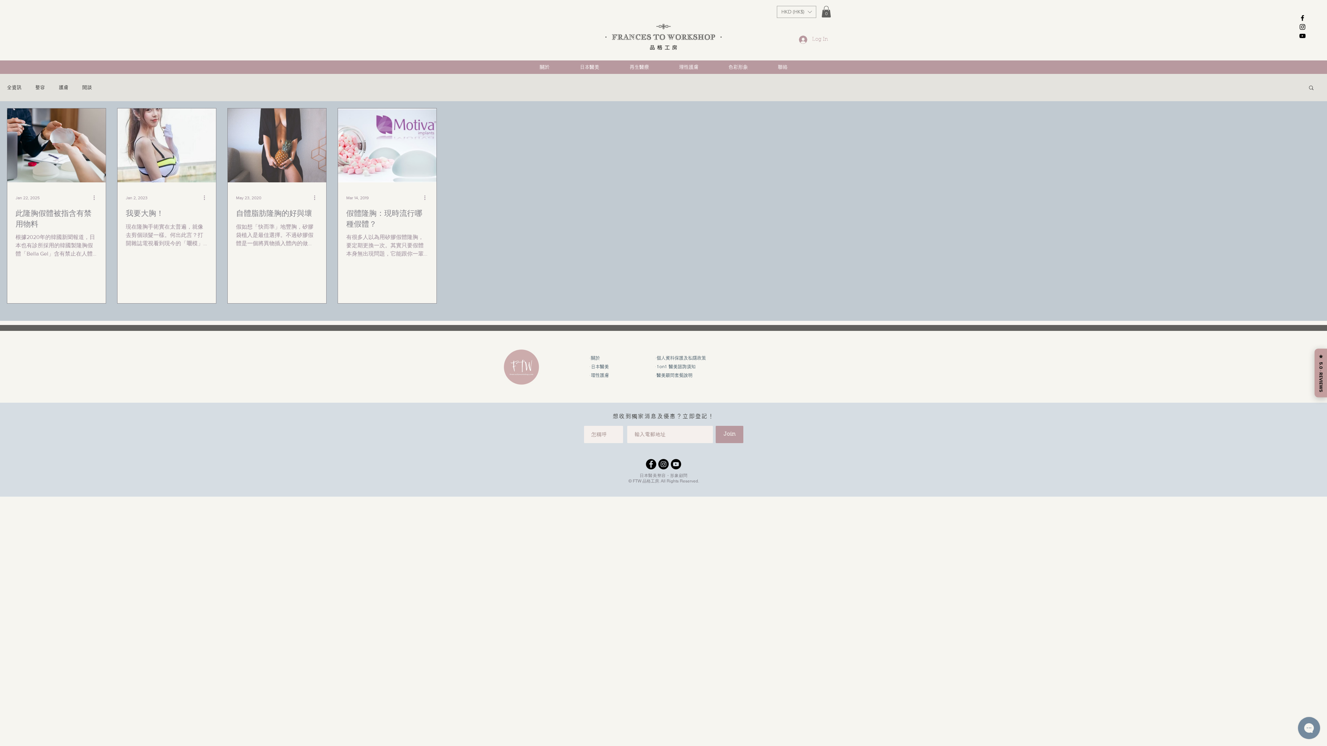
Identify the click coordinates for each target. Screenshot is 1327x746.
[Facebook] (651, 464)
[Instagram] (663, 464)
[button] (796, 12)
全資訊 (14, 87)
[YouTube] (676, 464)
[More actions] (96, 198)
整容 (40, 87)
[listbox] (796, 12)
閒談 (87, 87)
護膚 (63, 87)
